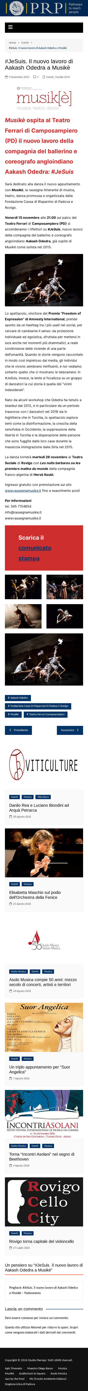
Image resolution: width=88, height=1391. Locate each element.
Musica (28, 797)
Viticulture (43, 797)
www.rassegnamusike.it (23, 490)
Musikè (14, 714)
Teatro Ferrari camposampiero (46, 714)
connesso (27, 1318)
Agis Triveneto (13, 1368)
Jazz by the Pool (14, 1379)
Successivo (67, 730)
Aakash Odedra (19, 697)
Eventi (49, 77)
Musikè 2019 (62, 77)
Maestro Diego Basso (40, 1368)
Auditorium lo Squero (32, 1373)
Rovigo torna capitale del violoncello (41, 1241)
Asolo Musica (18, 971)
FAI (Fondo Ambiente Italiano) (48, 1379)
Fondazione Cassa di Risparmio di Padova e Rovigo (39, 706)
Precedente (21, 730)
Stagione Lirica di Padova (20, 1384)
